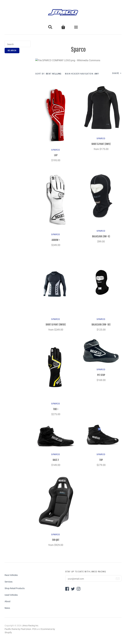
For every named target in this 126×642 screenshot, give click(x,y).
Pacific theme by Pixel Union (18, 629)
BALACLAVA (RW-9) (101, 236)
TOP (101, 459)
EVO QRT (55, 539)
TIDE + (55, 409)
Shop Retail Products (15, 588)
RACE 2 (56, 459)
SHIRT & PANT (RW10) (56, 324)
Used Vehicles (11, 595)
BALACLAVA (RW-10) (101, 324)
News (7, 608)
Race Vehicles (11, 575)
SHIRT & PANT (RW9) (101, 144)
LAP (55, 155)
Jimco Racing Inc (30, 625)
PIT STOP (101, 375)
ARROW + (56, 239)
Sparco (55, 150)
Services (8, 581)
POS (34, 629)
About (7, 601)
